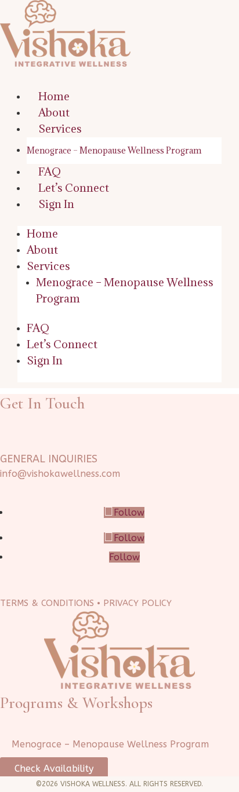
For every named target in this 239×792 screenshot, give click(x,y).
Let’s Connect (73, 188)
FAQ (49, 171)
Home (54, 96)
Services (60, 129)
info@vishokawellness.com (60, 473)
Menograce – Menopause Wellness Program (114, 150)
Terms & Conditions (47, 603)
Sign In (56, 204)
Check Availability (54, 768)
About (54, 112)
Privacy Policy (137, 603)
